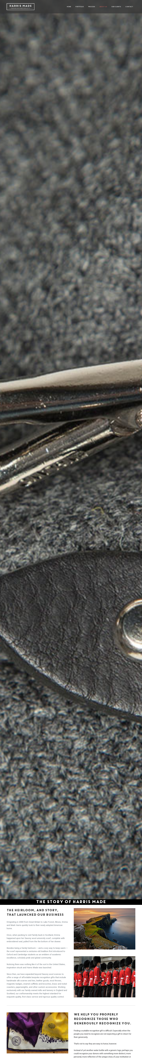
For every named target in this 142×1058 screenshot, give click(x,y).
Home (69, 7)
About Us (103, 7)
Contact (129, 7)
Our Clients (116, 7)
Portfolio (80, 7)
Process (91, 7)
